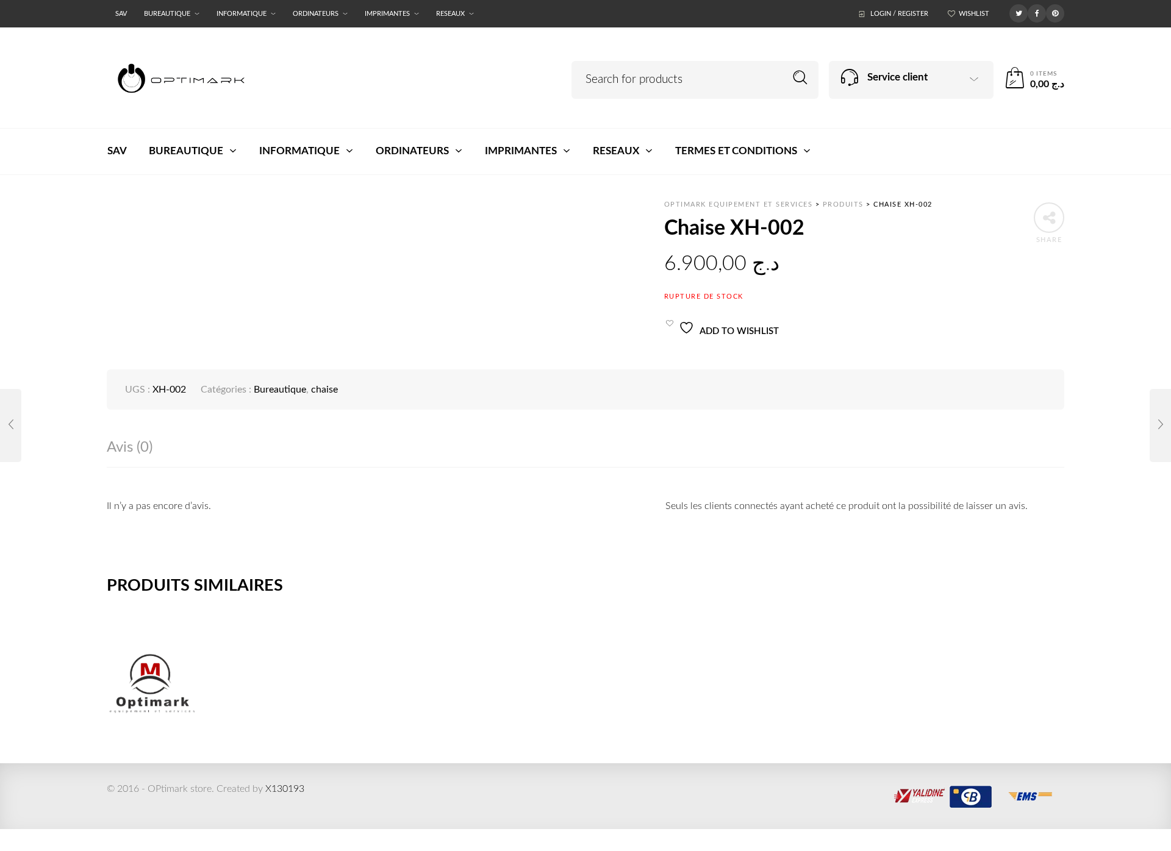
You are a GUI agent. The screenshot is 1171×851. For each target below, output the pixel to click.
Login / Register (899, 13)
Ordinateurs (315, 13)
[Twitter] (1018, 12)
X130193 (284, 789)
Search (800, 77)
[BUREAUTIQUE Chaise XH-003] (1160, 425)
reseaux (450, 13)
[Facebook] (1037, 12)
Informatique (242, 13)
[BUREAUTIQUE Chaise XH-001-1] (10, 425)
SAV (121, 13)
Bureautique (167, 13)
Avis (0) (129, 447)
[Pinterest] (1055, 12)
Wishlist (974, 13)
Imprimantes (387, 13)
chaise (324, 389)
